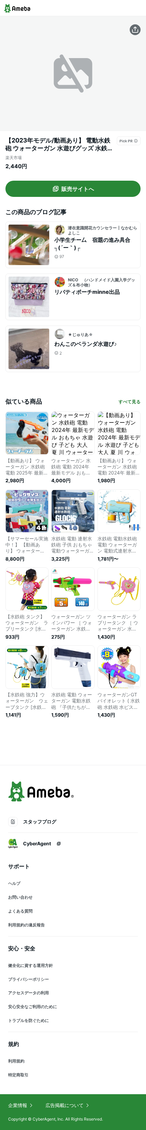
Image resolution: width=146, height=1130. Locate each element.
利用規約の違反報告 (26, 924)
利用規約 (16, 1060)
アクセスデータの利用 (28, 992)
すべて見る (129, 401)
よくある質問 (20, 911)
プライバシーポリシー (28, 979)
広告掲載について (64, 1105)
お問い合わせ (20, 897)
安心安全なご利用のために (32, 1006)
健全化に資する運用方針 (30, 965)
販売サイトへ (77, 188)
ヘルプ (14, 883)
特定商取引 (18, 1074)
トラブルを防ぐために (28, 1020)
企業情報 (17, 1105)
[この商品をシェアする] (135, 29)
